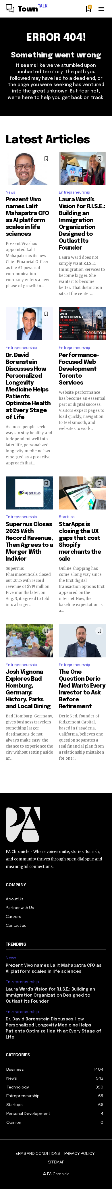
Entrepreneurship (74, 192)
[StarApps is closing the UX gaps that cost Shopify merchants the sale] (82, 493)
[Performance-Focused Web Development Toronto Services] (82, 323)
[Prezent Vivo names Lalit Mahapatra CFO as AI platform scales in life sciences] (29, 168)
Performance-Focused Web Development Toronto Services (79, 369)
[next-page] (102, 771)
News (10, 192)
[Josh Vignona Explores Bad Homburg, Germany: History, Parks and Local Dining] (29, 640)
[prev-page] (9, 771)
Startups (66, 516)
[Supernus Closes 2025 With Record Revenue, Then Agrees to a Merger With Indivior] (29, 493)
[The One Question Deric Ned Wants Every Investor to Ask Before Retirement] (82, 640)
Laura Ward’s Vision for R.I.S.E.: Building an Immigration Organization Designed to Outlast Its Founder (50, 995)
